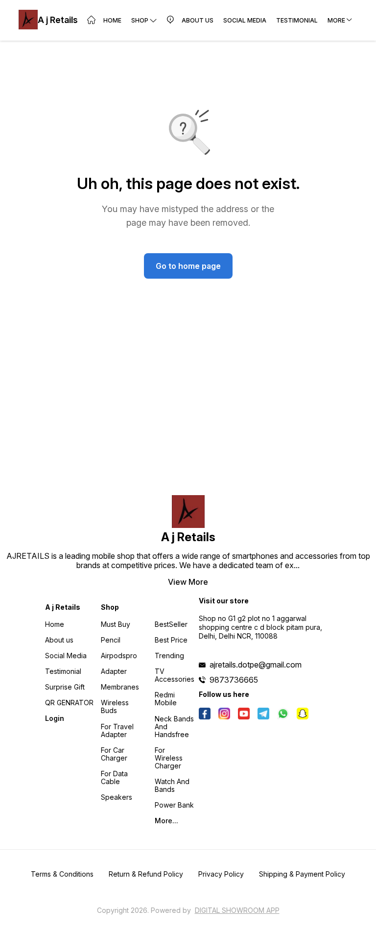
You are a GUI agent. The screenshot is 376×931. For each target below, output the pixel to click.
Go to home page (188, 266)
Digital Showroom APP (237, 910)
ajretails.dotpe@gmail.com (256, 664)
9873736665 (234, 679)
